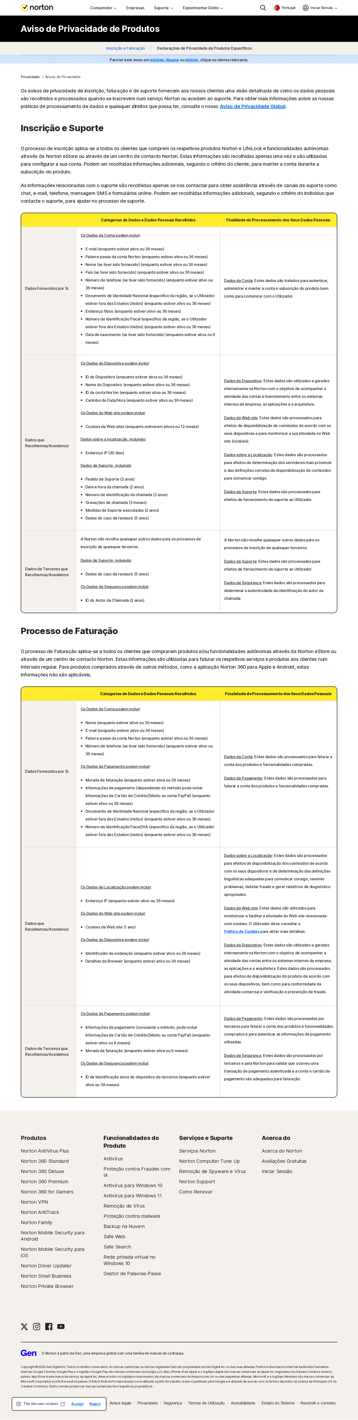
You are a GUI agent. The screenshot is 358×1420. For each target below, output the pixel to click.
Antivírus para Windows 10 (133, 1185)
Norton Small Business (46, 1276)
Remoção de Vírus (124, 1206)
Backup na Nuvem (124, 1226)
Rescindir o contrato (318, 1403)
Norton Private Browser (47, 1286)
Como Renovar (195, 1192)
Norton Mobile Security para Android (53, 1236)
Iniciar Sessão (277, 1171)
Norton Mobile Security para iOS (53, 1252)
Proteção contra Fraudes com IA (137, 1172)
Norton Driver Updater (46, 1266)
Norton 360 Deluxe (42, 1171)
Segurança (173, 1403)
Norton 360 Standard (44, 1161)
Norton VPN (34, 1202)
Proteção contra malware (132, 1216)
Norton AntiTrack (40, 1212)
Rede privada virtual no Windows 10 (129, 1260)
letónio (191, 59)
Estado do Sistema (277, 1403)
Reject (94, 1404)
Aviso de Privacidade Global (252, 106)
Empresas (135, 7)
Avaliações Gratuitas (284, 1161)
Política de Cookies (241, 931)
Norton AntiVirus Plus (45, 1151)
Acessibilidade (243, 1403)
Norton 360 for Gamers (47, 1192)
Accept (77, 1404)
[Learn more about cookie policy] (63, 1404)
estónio (157, 59)
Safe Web (114, 1236)
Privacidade (147, 1403)
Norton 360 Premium (44, 1181)
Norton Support (197, 1181)
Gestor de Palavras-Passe (132, 1273)
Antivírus (113, 1159)
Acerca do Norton (282, 1151)
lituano (172, 59)
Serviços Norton (197, 1151)
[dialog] (59, 1404)
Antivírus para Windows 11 (133, 1196)
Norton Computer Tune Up (209, 1161)
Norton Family (36, 1222)
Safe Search (117, 1247)
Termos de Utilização (206, 1403)
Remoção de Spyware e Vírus (212, 1171)
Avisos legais (120, 1403)
